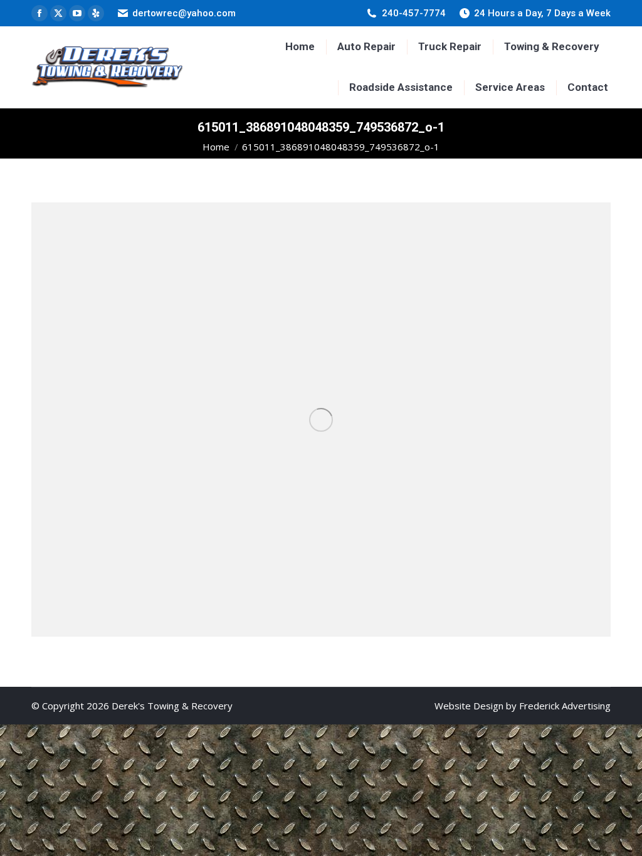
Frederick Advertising (565, 705)
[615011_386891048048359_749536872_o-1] (321, 419)
